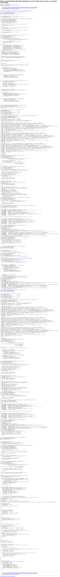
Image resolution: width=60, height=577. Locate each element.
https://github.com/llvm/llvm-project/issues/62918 (10, 259)
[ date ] (9, 8)
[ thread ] (11, 8)
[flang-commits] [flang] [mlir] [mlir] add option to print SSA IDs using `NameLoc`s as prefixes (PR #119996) (22, 7)
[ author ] (17, 8)
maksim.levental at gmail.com (13, 105)
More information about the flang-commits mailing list (7, 576)
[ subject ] (14, 8)
